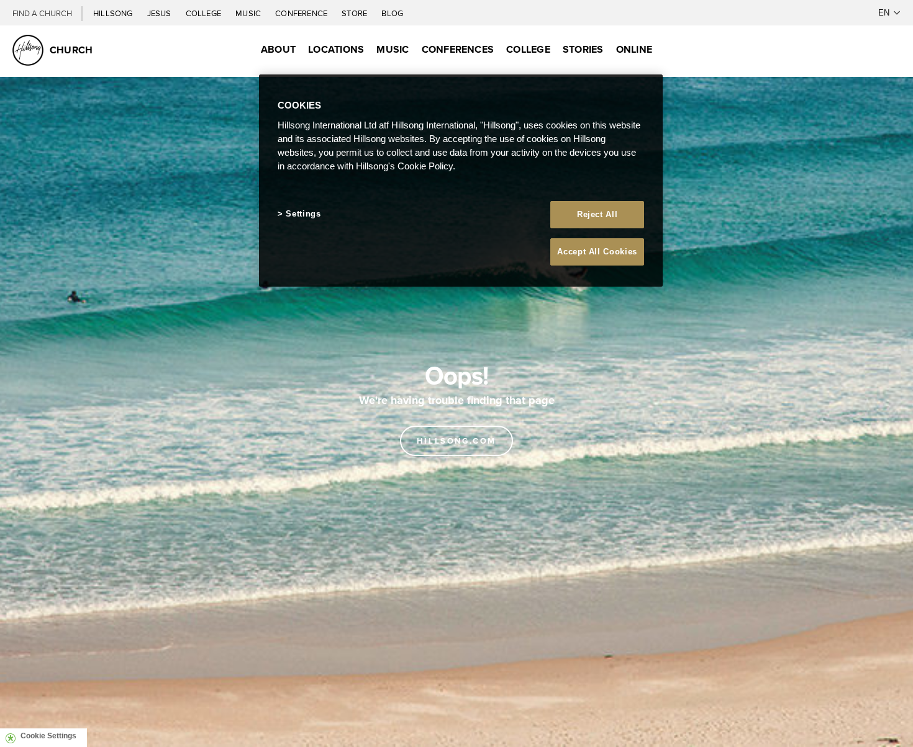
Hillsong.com (456, 441)
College (204, 13)
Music (249, 13)
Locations (336, 49)
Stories (583, 49)
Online (634, 49)
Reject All (597, 214)
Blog (392, 13)
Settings (303, 213)
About (278, 49)
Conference (302, 13)
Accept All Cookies (597, 251)
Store (355, 13)
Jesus (160, 13)
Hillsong (114, 13)
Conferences (458, 49)
